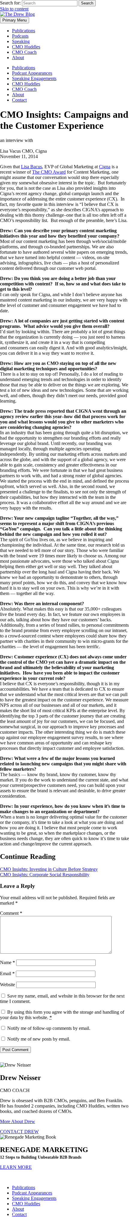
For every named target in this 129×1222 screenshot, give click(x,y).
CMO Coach (24, 52)
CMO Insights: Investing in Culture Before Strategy (49, 869)
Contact (19, 100)
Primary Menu (14, 20)
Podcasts (20, 36)
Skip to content (14, 8)
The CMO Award (49, 172)
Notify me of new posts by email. (38, 1038)
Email (7, 973)
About (18, 57)
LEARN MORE (16, 1167)
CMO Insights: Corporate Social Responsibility (44, 874)
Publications (23, 30)
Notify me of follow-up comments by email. (48, 1028)
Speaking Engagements (34, 78)
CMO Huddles (26, 46)
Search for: (10, 2)
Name (7, 962)
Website (7, 984)
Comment (11, 913)
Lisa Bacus (31, 166)
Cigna (104, 166)
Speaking (21, 41)
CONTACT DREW (19, 1131)
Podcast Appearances (32, 73)
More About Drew (17, 1121)
